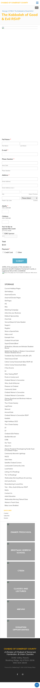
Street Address (6, 181)
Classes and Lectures (21, 589)
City (3, 194)
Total (4, 242)
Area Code (5, 165)
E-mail (5, 150)
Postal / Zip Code (7, 200)
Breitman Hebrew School (21, 551)
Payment (6, 249)
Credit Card (8, 252)
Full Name (6, 139)
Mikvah (21, 609)
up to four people (6, 230)
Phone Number (8, 159)
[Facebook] (17, 674)
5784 (11, 11)
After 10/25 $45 (6, 208)
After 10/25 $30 (6, 218)
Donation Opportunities (21, 628)
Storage (5, 11)
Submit (20, 261)
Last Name (23, 146)
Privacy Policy (31, 667)
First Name (5, 146)
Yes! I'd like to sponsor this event (8, 228)
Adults (5, 206)
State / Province (33, 194)
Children (5, 216)
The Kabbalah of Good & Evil (23, 11)
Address (5, 175)
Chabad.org (15, 667)
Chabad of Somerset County (14, 3)
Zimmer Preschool (21, 532)
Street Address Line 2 (8, 188)
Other (20, 252)
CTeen (21, 570)
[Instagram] (23, 674)
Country (35, 200)
